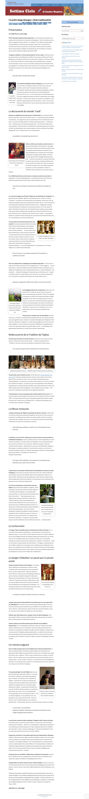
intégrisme (45, 22)
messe (10, 23)
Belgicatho (67, 42)
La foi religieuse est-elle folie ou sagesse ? (71, 53)
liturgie (49, 22)
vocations (45, 23)
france (41, 22)
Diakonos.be (11, 2)
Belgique (34, 22)
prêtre (24, 23)
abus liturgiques (29, 22)
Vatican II (40, 23)
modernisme (15, 23)
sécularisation (29, 23)
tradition (35, 23)
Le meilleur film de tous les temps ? (69, 81)
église (23, 22)
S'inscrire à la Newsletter (72, 22)
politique (20, 23)
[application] (39, 5)
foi (37, 22)
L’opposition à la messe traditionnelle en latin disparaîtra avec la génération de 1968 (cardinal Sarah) (72, 61)
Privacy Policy (44, 796)
